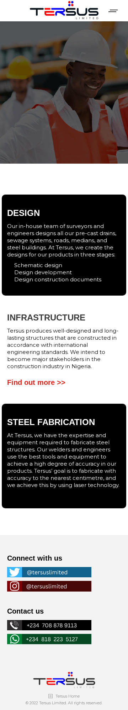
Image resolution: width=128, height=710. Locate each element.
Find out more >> (36, 382)
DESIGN (23, 213)
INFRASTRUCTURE (46, 317)
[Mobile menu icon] (113, 10)
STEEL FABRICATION (51, 422)
